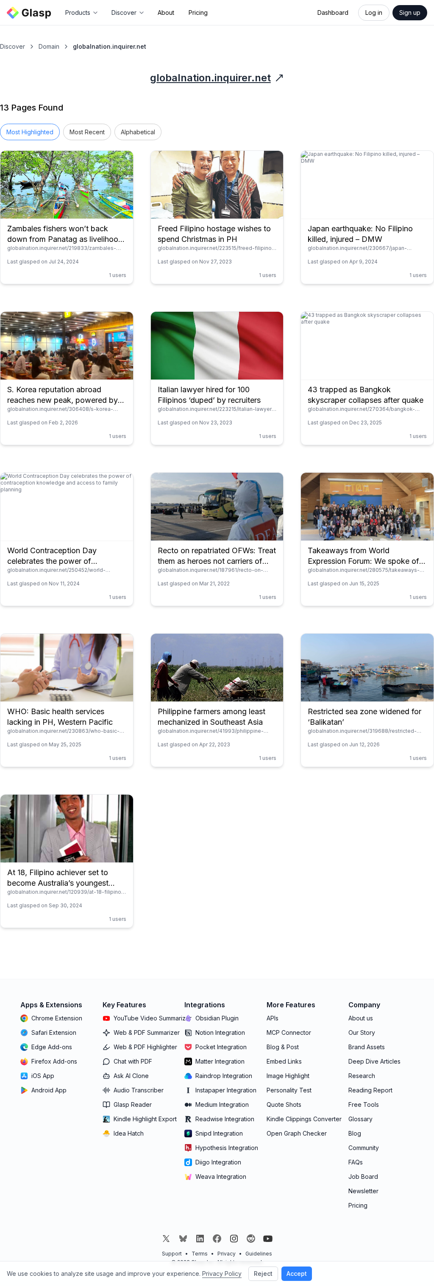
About (166, 12)
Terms (200, 1253)
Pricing (198, 12)
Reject (263, 1273)
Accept (297, 1273)
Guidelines (258, 1253)
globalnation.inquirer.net (210, 78)
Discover (12, 46)
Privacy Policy (222, 1273)
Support (172, 1253)
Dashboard (332, 12)
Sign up (409, 12)
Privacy (226, 1253)
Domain (49, 46)
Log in (373, 12)
